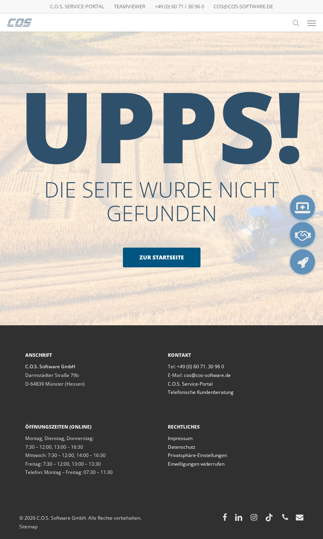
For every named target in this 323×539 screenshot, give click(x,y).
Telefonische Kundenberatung (201, 392)
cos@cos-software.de (207, 375)
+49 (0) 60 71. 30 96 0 (200, 366)
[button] (311, 23)
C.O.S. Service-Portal (190, 383)
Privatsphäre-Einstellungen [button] (197, 455)
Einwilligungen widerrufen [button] (196, 464)
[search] (295, 23)
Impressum (180, 438)
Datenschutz (181, 447)
